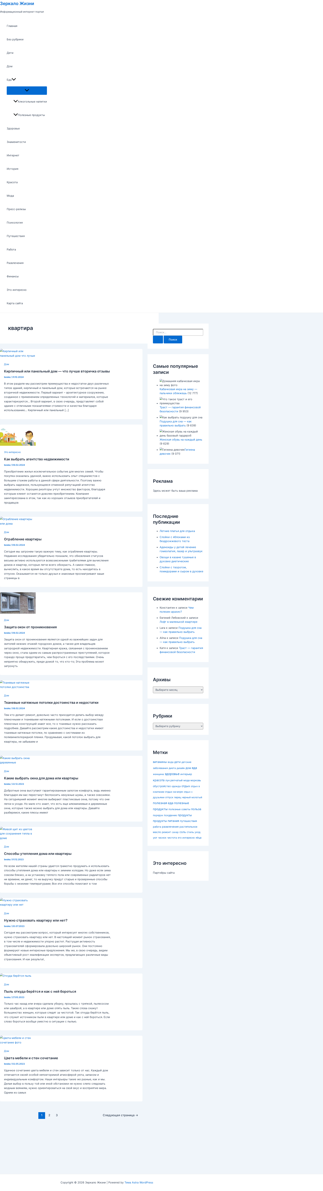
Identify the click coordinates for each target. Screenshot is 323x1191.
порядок (158, 815)
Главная (12, 26)
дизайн (181, 768)
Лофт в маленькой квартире (178, 621)
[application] (14, 79)
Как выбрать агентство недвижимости (36, 459)
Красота (12, 182)
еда (194, 768)
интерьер (186, 774)
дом (188, 768)
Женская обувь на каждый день (181, 439)
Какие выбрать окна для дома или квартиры (41, 778)
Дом (9, 66)
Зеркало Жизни (17, 3)
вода (170, 762)
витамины (160, 762)
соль (183, 832)
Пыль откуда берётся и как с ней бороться (40, 991)
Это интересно (17, 289)
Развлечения (15, 263)
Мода (10, 195)
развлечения (170, 826)
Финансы (13, 276)
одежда (176, 786)
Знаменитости (16, 142)
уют (155, 837)
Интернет (13, 155)
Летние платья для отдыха (177, 531)
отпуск (169, 797)
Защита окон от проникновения (30, 627)
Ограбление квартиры (23, 539)
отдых (186, 786)
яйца (198, 837)
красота (159, 780)
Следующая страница (120, 1115)
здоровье (172, 774)
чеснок (162, 837)
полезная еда (163, 803)
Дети (10, 52)
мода (186, 780)
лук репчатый (174, 780)
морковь (195, 780)
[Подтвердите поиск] (158, 339)
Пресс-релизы (16, 209)
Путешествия (16, 236)
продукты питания (166, 821)
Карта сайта (15, 303)
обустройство (162, 786)
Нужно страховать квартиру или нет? (35, 920)
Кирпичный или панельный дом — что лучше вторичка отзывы (57, 371)
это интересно (186, 837)
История (12, 168)
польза (196, 809)
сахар (175, 832)
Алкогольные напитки (32, 101)
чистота (172, 837)
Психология (15, 222)
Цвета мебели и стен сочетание (31, 1058)
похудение (170, 815)
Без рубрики (15, 39)
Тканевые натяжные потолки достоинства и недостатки (51, 703)
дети (177, 762)
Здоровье (13, 128)
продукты (185, 815)
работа (157, 826)
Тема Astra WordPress (138, 1182)
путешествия (188, 821)
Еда (9, 79)
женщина (158, 774)
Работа (11, 249)
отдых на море (174, 791)
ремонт (166, 832)
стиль (190, 832)
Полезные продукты (31, 115)
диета (172, 768)
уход (197, 832)
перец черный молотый (188, 797)
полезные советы (179, 809)
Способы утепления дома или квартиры (37, 854)
